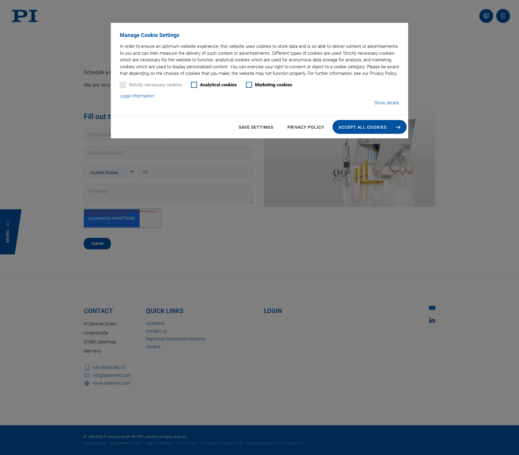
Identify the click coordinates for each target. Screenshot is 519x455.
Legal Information (137, 96)
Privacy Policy (305, 127)
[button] (369, 127)
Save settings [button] (256, 127)
